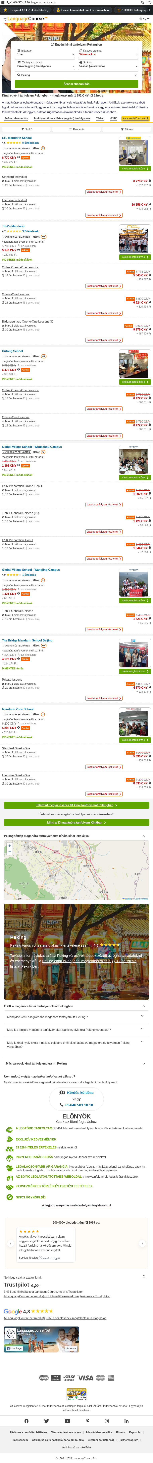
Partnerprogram (128, 1439)
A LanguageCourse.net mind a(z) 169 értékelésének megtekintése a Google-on (55, 1318)
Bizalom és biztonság (101, 1439)
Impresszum (20, 1439)
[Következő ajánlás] (142, 1243)
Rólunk (120, 1432)
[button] (2, 2)
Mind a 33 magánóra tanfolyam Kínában (74, 822)
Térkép (100, 118)
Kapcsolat (135, 1432)
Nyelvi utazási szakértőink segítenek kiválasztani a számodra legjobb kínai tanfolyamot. (61, 1082)
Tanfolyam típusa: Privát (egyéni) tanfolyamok (62, 118)
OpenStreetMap (141, 898)
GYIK (113, 118)
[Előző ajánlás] (10, 1243)
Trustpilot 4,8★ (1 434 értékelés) (28, 10)
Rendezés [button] (79, 129)
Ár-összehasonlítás (16, 118)
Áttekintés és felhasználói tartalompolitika (58, 1439)
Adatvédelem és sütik (99, 1432)
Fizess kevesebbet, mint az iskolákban (85, 10)
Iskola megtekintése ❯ (135, 168)
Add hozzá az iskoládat (76, 1447)
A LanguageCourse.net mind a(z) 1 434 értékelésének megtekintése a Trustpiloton (57, 1296)
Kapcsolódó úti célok (136, 118)
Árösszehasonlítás (76, 84)
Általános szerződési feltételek (28, 1432)
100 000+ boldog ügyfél (136, 10)
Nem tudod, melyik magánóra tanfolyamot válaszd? (39, 1076)
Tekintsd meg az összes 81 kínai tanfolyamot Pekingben (74, 805)
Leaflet (128, 898)
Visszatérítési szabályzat (66, 1432)
